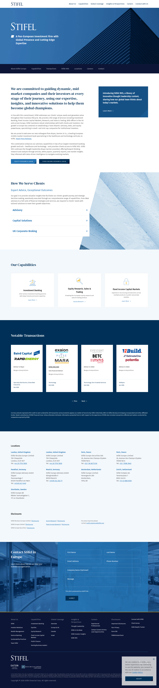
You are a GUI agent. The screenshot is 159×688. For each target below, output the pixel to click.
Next (83, 401)
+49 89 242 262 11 (55, 481)
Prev (75, 401)
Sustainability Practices (18, 639)
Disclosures (35, 521)
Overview (54, 623)
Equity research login (23, 161)
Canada (53, 631)
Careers (130, 4)
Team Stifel (14, 643)
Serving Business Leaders (39, 645)
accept (139, 679)
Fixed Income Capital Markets (37, 636)
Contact (101, 69)
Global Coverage (97, 4)
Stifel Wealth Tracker (138, 627)
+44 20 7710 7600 (20, 463)
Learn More (107, 111)
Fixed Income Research (53, 524)
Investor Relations (17, 627)
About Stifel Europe (18, 69)
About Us (72, 4)
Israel (53, 635)
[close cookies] (154, 659)
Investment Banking (37, 623)
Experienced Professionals (95, 625)
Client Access (135, 623)
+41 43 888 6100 (126, 481)
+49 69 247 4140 (20, 483)
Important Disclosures (118, 623)
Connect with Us (142, 4)
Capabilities (83, 4)
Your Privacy (115, 627)
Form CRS (114, 631)
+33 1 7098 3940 (125, 463)
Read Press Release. (24, 139)
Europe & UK (55, 627)
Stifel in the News (76, 630)
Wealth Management (17, 631)
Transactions (51, 69)
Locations (78, 69)
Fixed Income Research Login (54, 161)
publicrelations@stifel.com (95, 523)
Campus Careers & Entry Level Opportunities (98, 631)
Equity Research (51, 521)
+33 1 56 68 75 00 (90, 463)
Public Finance (35, 641)
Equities (33, 627)
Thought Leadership (77, 626)
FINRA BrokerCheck (117, 635)
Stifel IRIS (65, 69)
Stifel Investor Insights (78, 634)
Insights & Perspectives (115, 4)
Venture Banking (16, 635)
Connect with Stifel (137, 619)
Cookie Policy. (137, 672)
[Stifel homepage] (17, 4)
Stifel (12, 623)
